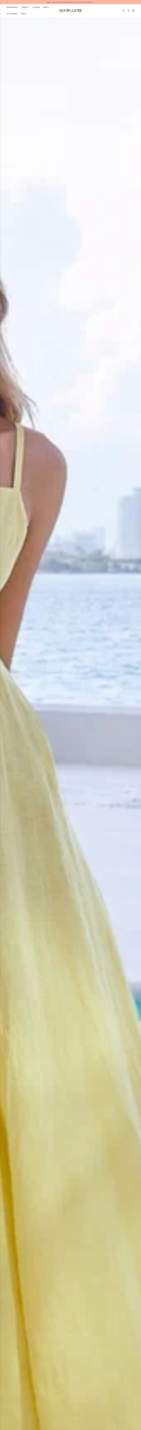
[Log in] (128, 10)
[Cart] (133, 10)
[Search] (123, 10)
